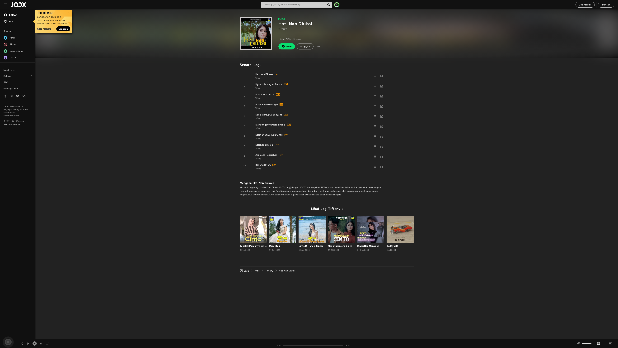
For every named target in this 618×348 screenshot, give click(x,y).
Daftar (606, 5)
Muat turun (9, 70)
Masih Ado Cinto (264, 94)
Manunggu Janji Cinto (340, 246)
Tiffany (282, 29)
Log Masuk (585, 5)
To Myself (392, 246)
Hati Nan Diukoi (287, 271)
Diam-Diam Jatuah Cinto (269, 135)
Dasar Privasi (9, 113)
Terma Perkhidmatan (13, 107)
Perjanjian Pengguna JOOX (16, 110)
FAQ (6, 82)
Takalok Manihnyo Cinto (253, 246)
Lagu (246, 271)
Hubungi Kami (11, 88)
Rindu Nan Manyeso (368, 246)
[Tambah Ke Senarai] (375, 76)
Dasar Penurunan (11, 116)
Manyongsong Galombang (270, 124)
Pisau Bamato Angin (266, 104)
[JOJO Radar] (336, 4)
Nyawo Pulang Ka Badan (268, 84)
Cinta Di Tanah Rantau (311, 246)
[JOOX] (18, 4)
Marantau (274, 246)
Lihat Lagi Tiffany (325, 209)
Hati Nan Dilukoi (264, 74)
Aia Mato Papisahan (266, 155)
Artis (257, 271)
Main (289, 46)
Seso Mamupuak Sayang (268, 114)
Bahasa (7, 76)
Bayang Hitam (263, 165)
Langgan (63, 29)
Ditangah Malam (264, 145)
